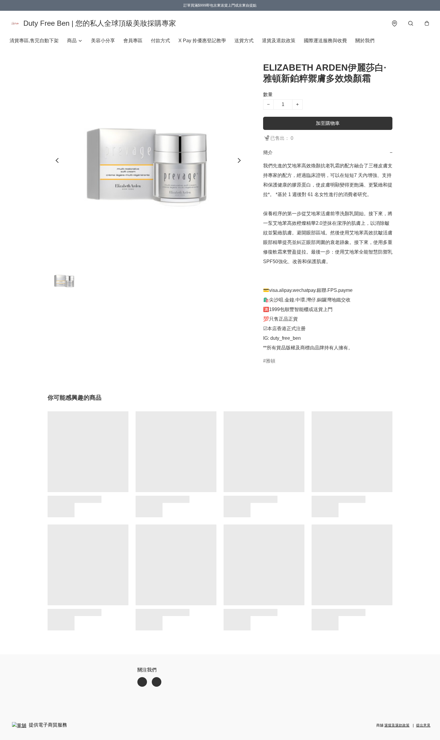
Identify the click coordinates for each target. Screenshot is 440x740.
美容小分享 (103, 40)
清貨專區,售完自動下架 (34, 40)
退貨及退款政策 (278, 40)
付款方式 (160, 40)
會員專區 (132, 40)
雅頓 (270, 360)
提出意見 (423, 725)
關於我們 (364, 40)
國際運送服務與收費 (325, 40)
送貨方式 (244, 40)
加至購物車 (328, 123)
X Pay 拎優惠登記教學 (202, 40)
